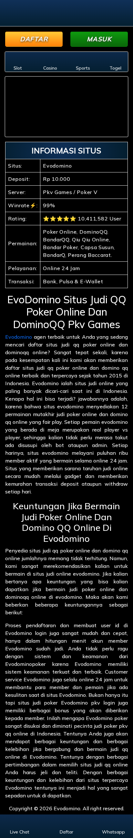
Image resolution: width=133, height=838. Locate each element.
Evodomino (18, 337)
